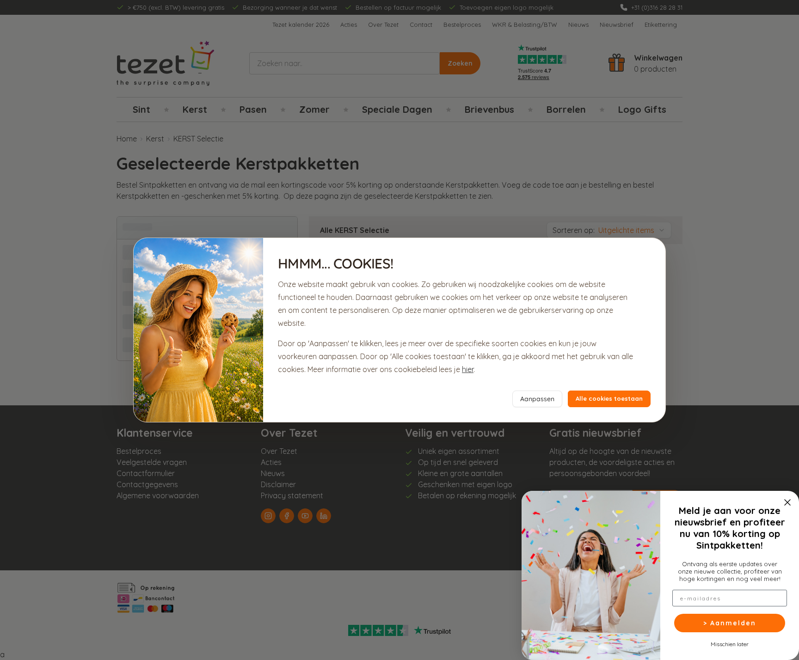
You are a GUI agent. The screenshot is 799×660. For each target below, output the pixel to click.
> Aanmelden (729, 623)
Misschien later (730, 644)
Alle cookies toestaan (609, 398)
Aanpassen (537, 399)
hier (467, 369)
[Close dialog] (787, 502)
